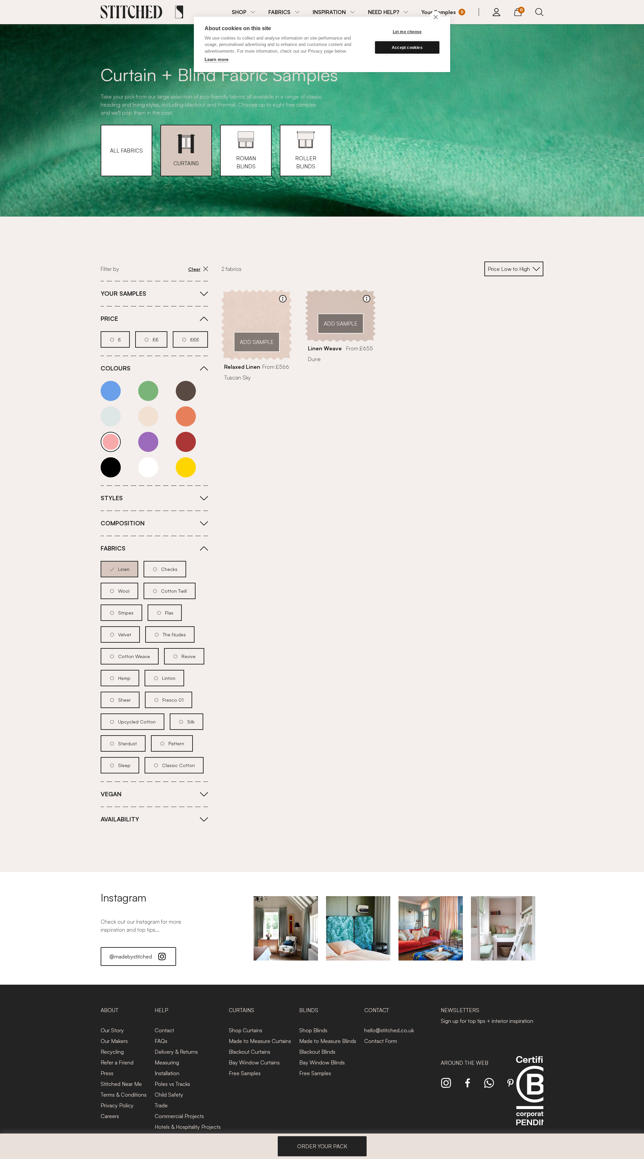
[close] (435, 16)
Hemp (124, 678)
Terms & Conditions (124, 1094)
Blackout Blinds (317, 1051)
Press (107, 1073)
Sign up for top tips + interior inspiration (487, 1021)
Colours (115, 368)
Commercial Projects (179, 1116)
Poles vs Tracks (172, 1084)
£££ (194, 339)
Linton (168, 678)
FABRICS (279, 12)
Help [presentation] (161, 1010)
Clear (194, 269)
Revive (188, 656)
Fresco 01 (172, 700)
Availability (120, 819)
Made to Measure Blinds (327, 1041)
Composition (123, 523)
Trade (161, 1105)
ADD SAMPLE (257, 342)
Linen (123, 569)
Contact (164, 1030)
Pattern (176, 743)
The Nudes (174, 634)
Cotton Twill (174, 591)
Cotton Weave (134, 656)
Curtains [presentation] (241, 1010)
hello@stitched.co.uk (389, 1030)
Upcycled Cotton (137, 722)
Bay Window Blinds (322, 1062)
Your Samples (123, 293)
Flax (169, 613)
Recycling (112, 1051)
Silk (191, 722)
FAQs (161, 1041)
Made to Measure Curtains (260, 1041)
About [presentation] (109, 1010)
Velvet (124, 634)
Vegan (111, 794)
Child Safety (169, 1094)
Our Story (112, 1030)
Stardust (127, 743)
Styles (112, 498)
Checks (169, 569)
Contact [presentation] (376, 1010)
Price (109, 318)
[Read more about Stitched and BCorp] (534, 1098)
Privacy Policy (117, 1105)
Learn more (216, 59)
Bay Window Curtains (254, 1062)
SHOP (239, 12)
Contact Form (380, 1041)
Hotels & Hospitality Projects (188, 1126)
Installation (167, 1073)
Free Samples (245, 1073)
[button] (126, 150)
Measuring (167, 1062)
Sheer (124, 700)
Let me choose (407, 32)
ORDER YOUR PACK (322, 1146)
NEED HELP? (383, 12)
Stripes (125, 613)
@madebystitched (130, 956)
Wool (123, 591)
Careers (110, 1116)
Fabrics (113, 548)
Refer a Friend (117, 1062)
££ (156, 339)
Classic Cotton (178, 765)
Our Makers (114, 1041)
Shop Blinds (313, 1030)
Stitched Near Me (121, 1084)
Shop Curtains (245, 1030)
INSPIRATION (329, 12)
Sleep (124, 765)
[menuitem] (243, 12)
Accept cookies (407, 47)
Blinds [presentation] (308, 1010)
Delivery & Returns (176, 1051)
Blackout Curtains (249, 1051)
